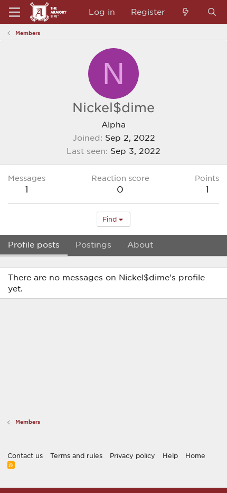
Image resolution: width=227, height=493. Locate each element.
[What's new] (185, 12)
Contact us (25, 455)
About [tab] (140, 244)
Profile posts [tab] (34, 244)
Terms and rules (76, 455)
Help (170, 455)
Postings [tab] (93, 244)
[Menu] (14, 12)
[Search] (212, 12)
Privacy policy (132, 455)
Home (195, 455)
